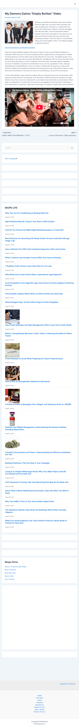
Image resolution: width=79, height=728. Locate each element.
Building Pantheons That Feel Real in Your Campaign (27, 463)
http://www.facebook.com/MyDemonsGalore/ (20, 47)
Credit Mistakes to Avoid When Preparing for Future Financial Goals (34, 359)
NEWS (39, 700)
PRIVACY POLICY (39, 712)
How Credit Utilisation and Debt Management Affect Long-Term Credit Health (38, 325)
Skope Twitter (9, 576)
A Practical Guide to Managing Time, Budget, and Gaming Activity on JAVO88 (38, 404)
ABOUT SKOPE (39, 709)
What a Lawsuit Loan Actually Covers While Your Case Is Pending (33, 257)
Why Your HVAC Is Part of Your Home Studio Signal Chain (29, 501)
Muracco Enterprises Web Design (15, 567)
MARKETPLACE (39, 707)
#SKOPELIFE (39, 705)
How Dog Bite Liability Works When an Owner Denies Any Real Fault (34, 294)
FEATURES (39, 698)
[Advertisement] (39, 617)
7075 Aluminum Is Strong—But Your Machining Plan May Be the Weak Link (36, 482)
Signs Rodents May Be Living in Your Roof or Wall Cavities (30, 221)
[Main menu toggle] (75, 4)
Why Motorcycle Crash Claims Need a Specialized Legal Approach (33, 274)
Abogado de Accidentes (67, 684)
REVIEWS (39, 703)
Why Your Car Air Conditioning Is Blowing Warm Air (27, 213)
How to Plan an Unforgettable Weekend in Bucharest (27, 381)
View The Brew (9, 579)
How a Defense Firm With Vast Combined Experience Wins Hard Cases (35, 249)
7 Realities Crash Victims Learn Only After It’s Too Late (28, 266)
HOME (39, 696)
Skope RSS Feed (10, 573)
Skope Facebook (10, 570)
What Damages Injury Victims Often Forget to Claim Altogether (31, 302)
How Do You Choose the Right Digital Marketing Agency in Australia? (34, 230)
